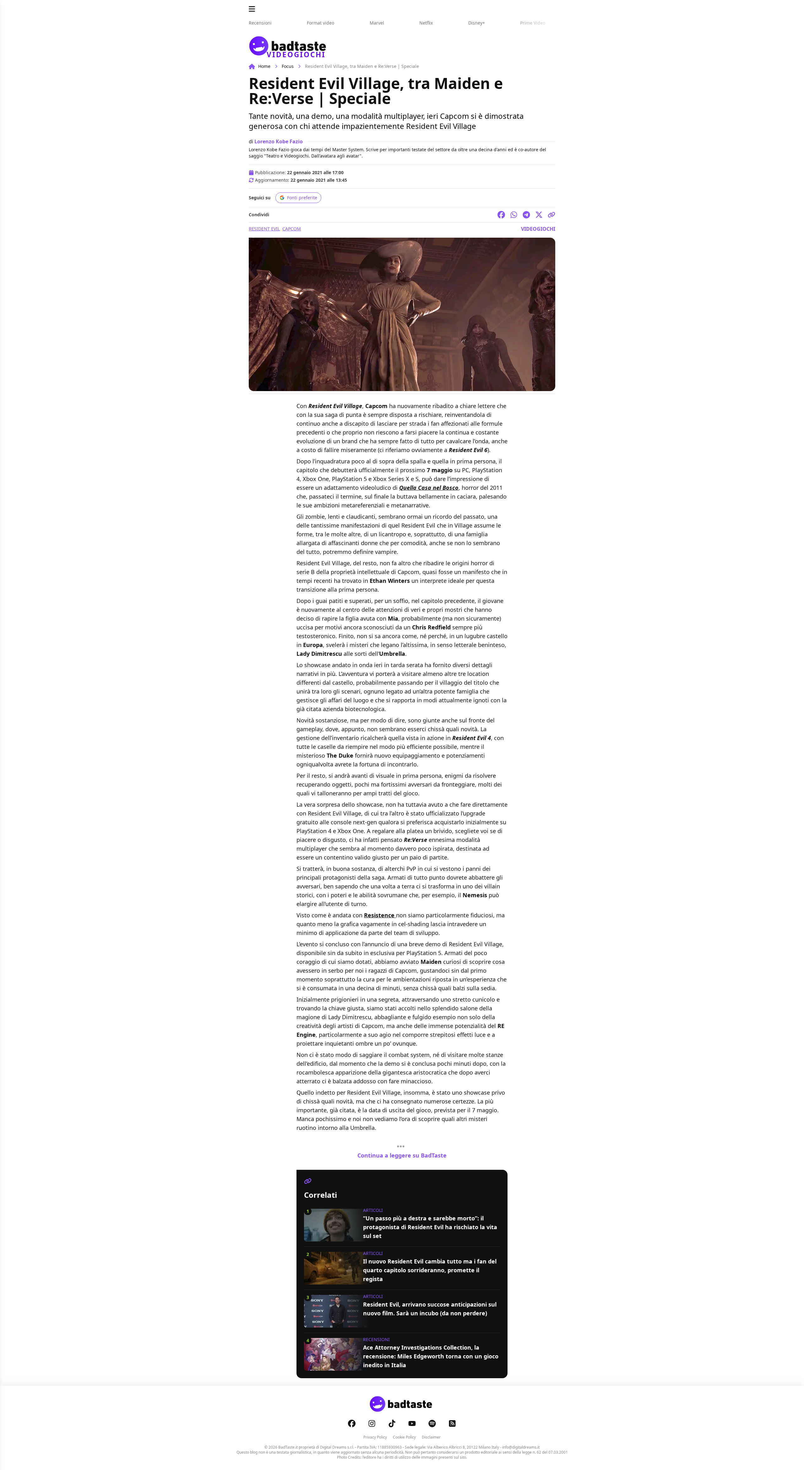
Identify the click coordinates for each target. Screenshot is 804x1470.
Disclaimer (431, 1437)
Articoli (373, 1210)
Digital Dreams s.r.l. (337, 1447)
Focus (288, 66)
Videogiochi (538, 228)
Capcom (291, 229)
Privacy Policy (375, 1437)
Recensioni (376, 1339)
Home (264, 66)
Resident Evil (264, 229)
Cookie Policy (404, 1437)
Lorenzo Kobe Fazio (278, 141)
